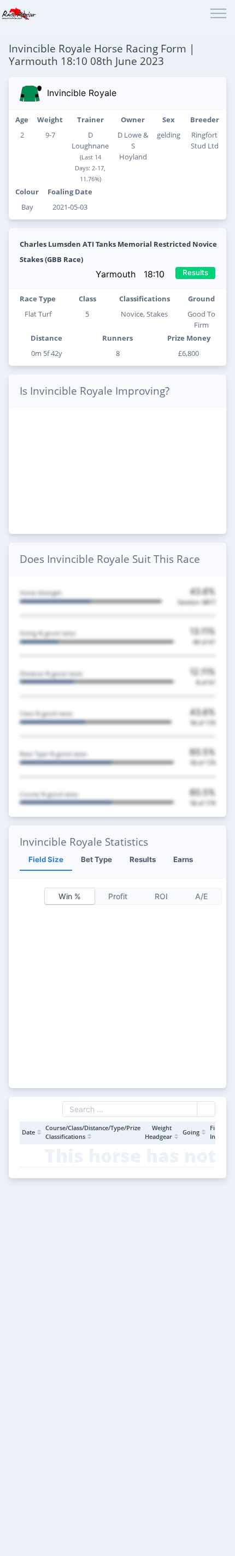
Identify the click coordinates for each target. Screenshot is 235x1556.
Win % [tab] (69, 896)
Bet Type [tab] (96, 859)
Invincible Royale (81, 92)
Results (195, 272)
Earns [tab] (183, 859)
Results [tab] (143, 859)
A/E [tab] (201, 896)
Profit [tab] (118, 896)
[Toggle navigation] (218, 14)
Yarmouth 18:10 (131, 274)
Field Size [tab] (45, 859)
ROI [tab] (161, 896)
